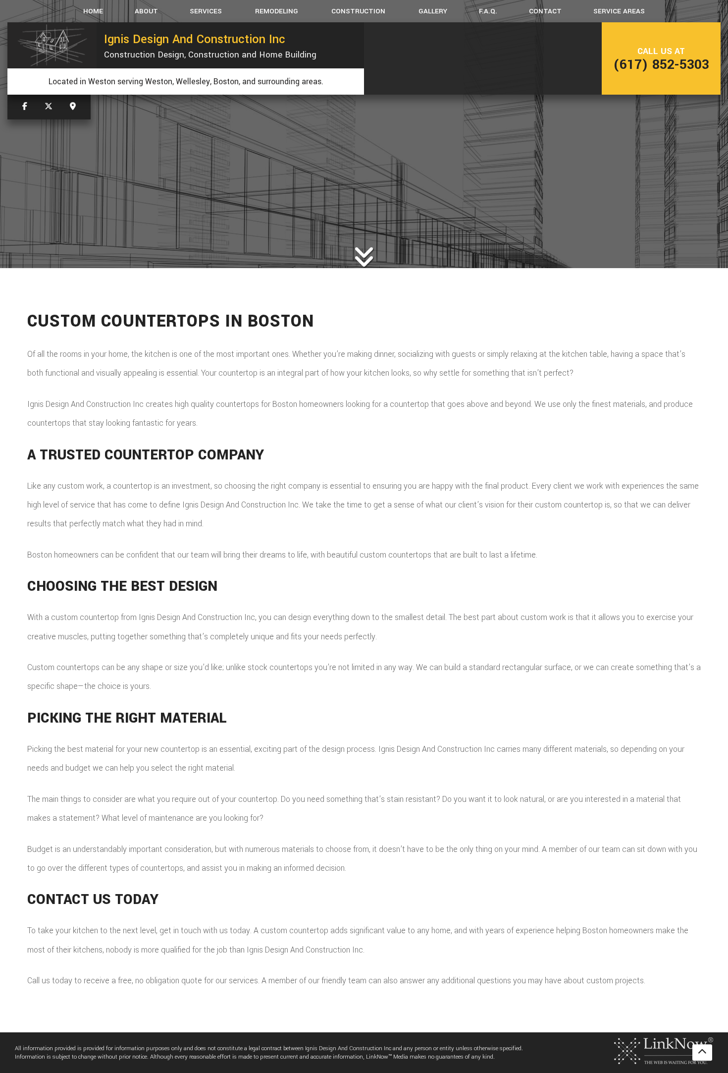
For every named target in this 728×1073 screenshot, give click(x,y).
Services (206, 11)
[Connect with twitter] (48, 107)
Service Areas (619, 11)
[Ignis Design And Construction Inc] (52, 45)
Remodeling (276, 11)
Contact (545, 11)
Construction (358, 11)
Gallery (432, 11)
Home (93, 11)
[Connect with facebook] (25, 107)
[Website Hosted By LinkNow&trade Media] (663, 1050)
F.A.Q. (488, 11)
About (146, 11)
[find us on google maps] (72, 107)
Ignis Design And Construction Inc (194, 39)
